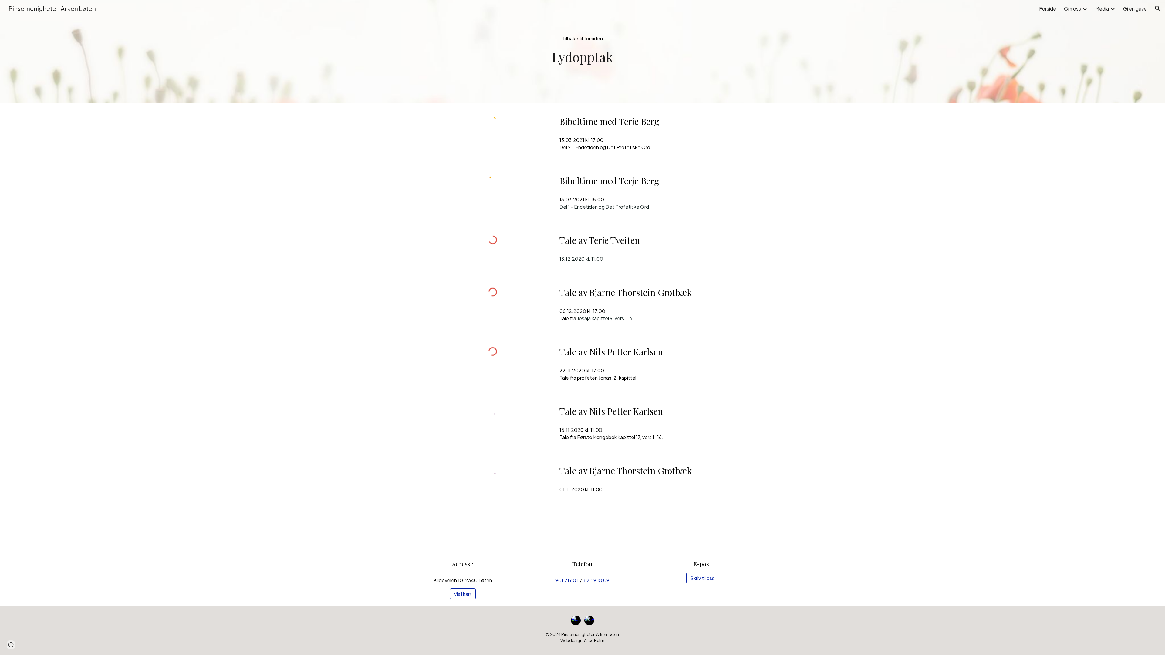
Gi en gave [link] (1135, 8)
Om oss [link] (1072, 8)
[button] (1157, 8)
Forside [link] (1047, 8)
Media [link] (1102, 8)
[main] (582, 57)
